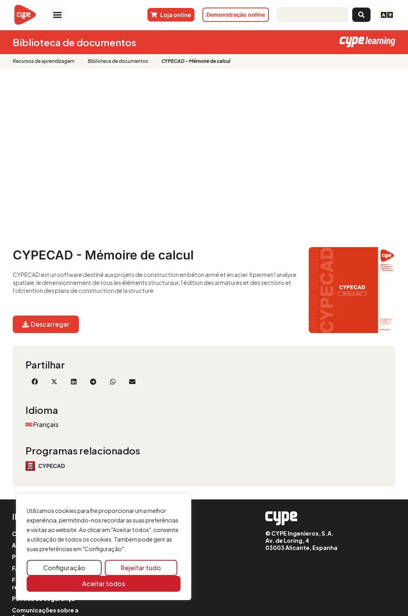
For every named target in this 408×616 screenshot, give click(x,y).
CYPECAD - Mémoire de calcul (103, 255)
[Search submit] (361, 15)
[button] (57, 15)
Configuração (64, 567)
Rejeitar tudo (141, 567)
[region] (103, 546)
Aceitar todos (103, 583)
